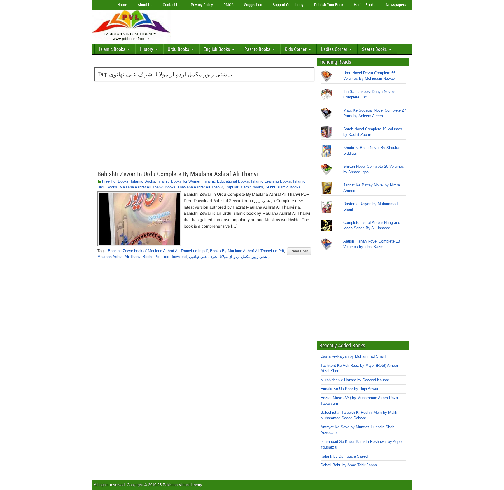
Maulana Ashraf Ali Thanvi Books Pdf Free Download (142, 256)
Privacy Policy (202, 4)
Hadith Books (364, 4)
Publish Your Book (328, 4)
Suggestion (253, 4)
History (146, 49)
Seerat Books (374, 49)
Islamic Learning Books (271, 181)
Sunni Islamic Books (282, 187)
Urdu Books (178, 49)
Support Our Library (288, 4)
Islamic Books (112, 49)
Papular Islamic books (244, 187)
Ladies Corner (334, 49)
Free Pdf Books (115, 181)
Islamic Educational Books (226, 181)
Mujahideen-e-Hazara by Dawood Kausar (355, 380)
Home (122, 4)
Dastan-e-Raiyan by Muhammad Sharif (353, 356)
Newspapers (396, 4)
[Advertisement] (280, 25)
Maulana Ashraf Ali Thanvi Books (148, 187)
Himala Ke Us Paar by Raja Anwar (349, 389)
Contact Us (171, 4)
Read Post (299, 251)
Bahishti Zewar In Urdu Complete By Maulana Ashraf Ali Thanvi (177, 174)
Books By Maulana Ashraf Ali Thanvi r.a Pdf (247, 251)
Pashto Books (257, 49)
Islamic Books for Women (179, 181)
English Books (217, 49)
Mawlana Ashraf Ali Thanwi (200, 187)
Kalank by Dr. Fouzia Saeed (344, 456)
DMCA (228, 4)
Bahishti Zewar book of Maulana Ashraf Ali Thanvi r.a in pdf (158, 251)
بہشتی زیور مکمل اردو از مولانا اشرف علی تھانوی (230, 256)
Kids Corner (296, 49)
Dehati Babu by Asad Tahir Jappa (349, 465)
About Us (145, 4)
